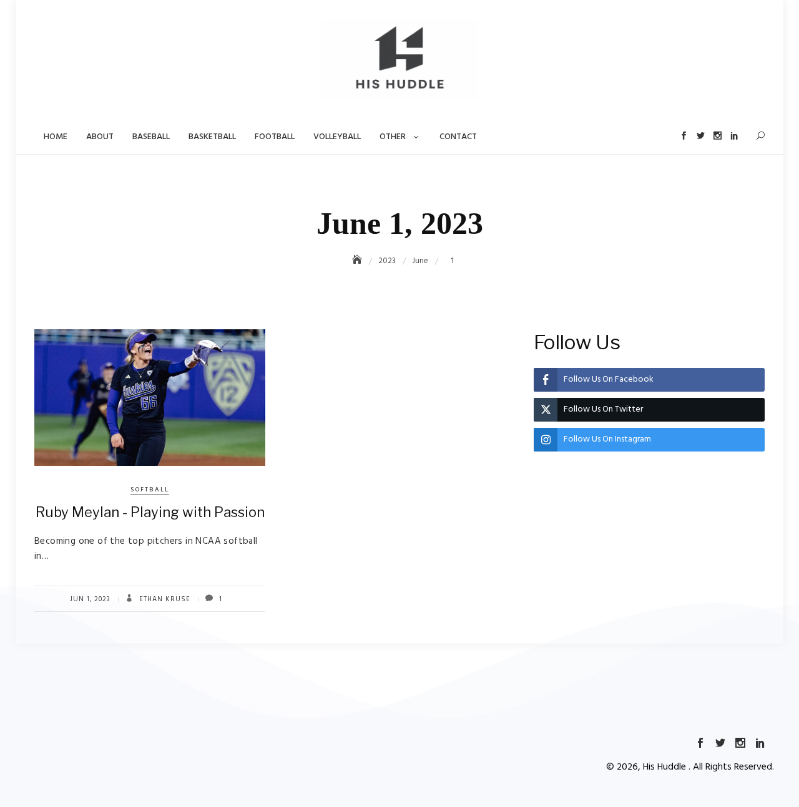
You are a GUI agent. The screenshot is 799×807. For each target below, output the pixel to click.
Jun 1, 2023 (90, 599)
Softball (149, 490)
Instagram (717, 136)
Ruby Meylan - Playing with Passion (150, 512)
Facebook (684, 136)
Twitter (701, 136)
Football (275, 137)
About (100, 137)
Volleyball (337, 137)
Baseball (151, 137)
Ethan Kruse (163, 599)
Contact (458, 137)
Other (393, 137)
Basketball (212, 137)
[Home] (358, 261)
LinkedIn (734, 136)
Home (55, 137)
